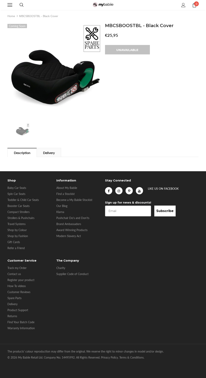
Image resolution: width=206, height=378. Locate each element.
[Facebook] (108, 190)
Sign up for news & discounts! (128, 202)
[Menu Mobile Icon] (9, 5)
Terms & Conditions (131, 357)
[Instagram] (119, 190)
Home (11, 16)
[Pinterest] (129, 190)
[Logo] (103, 5)
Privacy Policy (109, 357)
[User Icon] (183, 5)
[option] (54, 70)
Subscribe (165, 211)
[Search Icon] (22, 5)
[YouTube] (139, 190)
